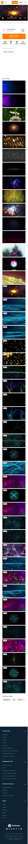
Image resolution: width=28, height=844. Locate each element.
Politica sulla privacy (18, 839)
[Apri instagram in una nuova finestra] (8, 830)
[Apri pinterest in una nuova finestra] (13, 830)
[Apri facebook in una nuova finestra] (6, 830)
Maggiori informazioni (9, 51)
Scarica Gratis (14, 36)
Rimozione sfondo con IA (8, 754)
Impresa (4, 742)
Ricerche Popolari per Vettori (9, 774)
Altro (3, 819)
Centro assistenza (6, 788)
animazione (7, 699)
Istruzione (4, 744)
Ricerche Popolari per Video (9, 780)
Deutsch (4, 814)
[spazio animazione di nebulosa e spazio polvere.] (13, 209)
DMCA (3, 769)
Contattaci (4, 791)
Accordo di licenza (6, 766)
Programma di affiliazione (8, 771)
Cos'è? (13, 48)
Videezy (4, 739)
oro (14, 699)
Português (5, 811)
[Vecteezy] (2, 2)
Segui (23, 31)
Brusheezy (5, 734)
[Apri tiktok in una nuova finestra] (15, 830)
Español (4, 808)
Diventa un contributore (8, 797)
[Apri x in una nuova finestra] (18, 830)
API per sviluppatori (7, 747)
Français (4, 816)
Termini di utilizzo (8, 839)
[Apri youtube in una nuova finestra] (20, 830)
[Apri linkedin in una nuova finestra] (11, 830)
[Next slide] (22, 699)
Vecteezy (4, 736)
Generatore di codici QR (8, 757)
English (4, 805)
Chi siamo (4, 794)
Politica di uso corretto (13, 840)
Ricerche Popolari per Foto (9, 777)
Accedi (20, 2)
